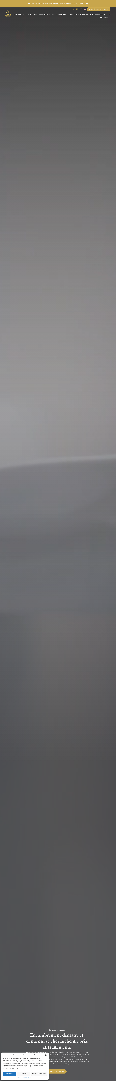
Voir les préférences (39, 1073)
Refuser (23, 1073)
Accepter (9, 1073)
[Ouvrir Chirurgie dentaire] (67, 14)
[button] (46, 1055)
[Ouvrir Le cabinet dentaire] (30, 14)
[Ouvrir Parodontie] (92, 14)
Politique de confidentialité (24, 1077)
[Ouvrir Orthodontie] (80, 14)
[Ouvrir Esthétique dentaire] (49, 14)
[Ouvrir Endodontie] (104, 14)
